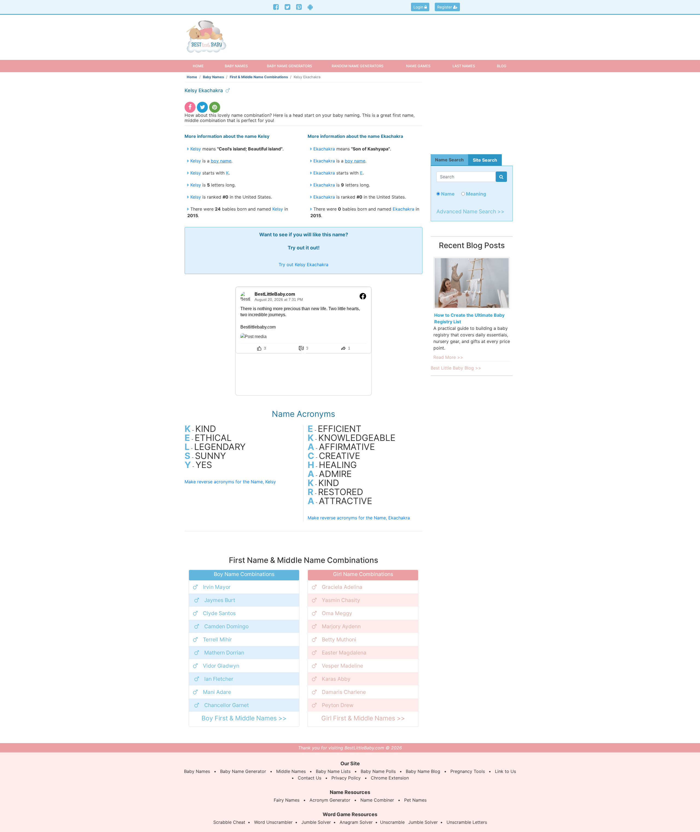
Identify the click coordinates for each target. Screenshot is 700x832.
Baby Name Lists (333, 771)
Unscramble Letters (467, 822)
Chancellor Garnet (226, 705)
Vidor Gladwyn (221, 665)
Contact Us (309, 778)
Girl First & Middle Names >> (363, 718)
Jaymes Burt (219, 600)
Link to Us (505, 771)
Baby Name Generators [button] (289, 66)
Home (203, 65)
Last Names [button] (464, 66)
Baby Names (213, 77)
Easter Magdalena (344, 652)
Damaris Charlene (344, 692)
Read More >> (448, 357)
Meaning (475, 194)
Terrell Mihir (217, 639)
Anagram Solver (356, 822)
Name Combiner (377, 800)
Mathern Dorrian (224, 652)
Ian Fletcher (218, 679)
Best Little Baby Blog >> (456, 368)
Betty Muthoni (339, 639)
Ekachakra (324, 149)
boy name (221, 161)
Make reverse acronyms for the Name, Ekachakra (359, 517)
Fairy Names (286, 800)
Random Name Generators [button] (357, 66)
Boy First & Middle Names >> (244, 718)
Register (445, 7)
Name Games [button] (418, 66)
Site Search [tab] (485, 160)
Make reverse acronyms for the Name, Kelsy (230, 481)
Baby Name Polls (378, 771)
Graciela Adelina (342, 587)
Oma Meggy (337, 613)
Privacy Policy (346, 778)
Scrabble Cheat (229, 822)
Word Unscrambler (273, 822)
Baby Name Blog (423, 771)
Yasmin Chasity (341, 600)
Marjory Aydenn (341, 626)
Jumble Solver (316, 822)
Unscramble (392, 822)
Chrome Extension (390, 778)
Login (418, 7)
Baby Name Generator (243, 771)
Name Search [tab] (449, 159)
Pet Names (415, 800)
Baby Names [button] (236, 66)
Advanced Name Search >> (470, 211)
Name (447, 194)
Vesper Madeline (342, 665)
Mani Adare (217, 692)
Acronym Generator (330, 800)
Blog (501, 66)
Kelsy (195, 149)
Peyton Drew (338, 705)
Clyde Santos (219, 613)
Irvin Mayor (217, 587)
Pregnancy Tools (467, 771)
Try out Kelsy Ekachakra (303, 264)
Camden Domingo (226, 626)
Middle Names (291, 771)
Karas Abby (336, 679)
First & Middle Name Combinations (259, 77)
